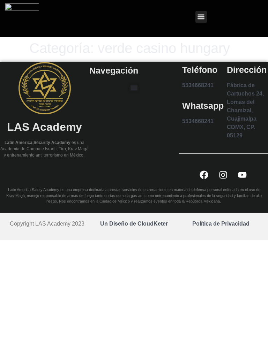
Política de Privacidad (221, 224)
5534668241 (198, 85)
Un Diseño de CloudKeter (134, 224)
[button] (201, 17)
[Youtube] (242, 174)
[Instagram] (223, 174)
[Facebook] (204, 174)
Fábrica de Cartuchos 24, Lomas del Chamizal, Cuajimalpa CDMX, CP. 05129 (245, 110)
